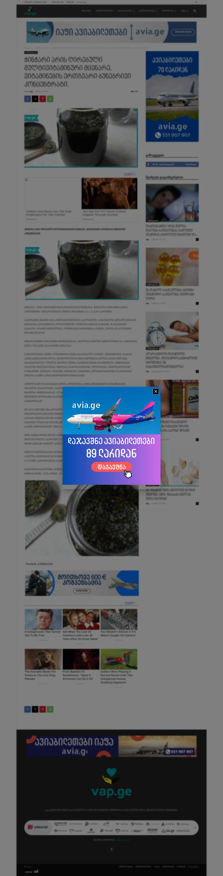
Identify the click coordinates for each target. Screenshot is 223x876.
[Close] (156, 391)
